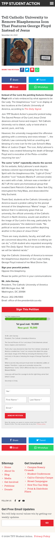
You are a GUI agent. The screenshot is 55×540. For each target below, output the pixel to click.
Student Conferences (38, 473)
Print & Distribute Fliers (36, 490)
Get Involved (11, 482)
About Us (9, 470)
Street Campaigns (37, 481)
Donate (8, 489)
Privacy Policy (42, 536)
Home (7, 467)
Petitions (9, 485)
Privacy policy (41, 424)
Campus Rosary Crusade (34, 469)
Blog (7, 474)
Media (7, 478)
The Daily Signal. (33, 109)
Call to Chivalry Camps (40, 477)
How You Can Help (37, 484)
